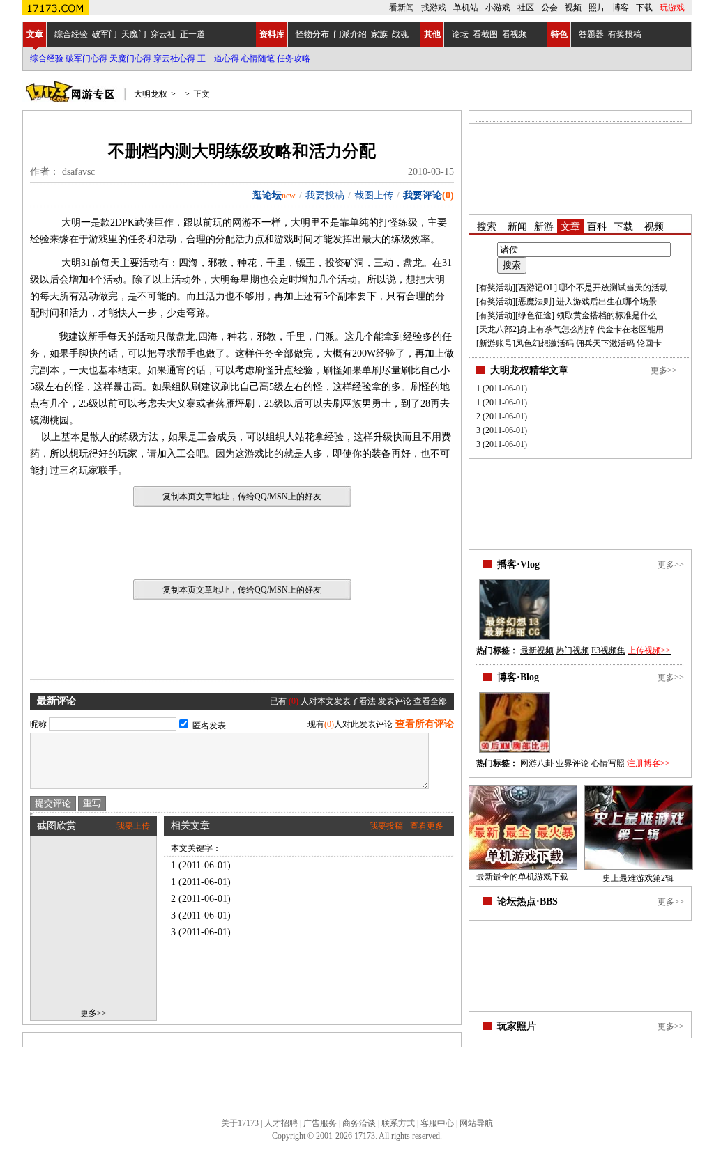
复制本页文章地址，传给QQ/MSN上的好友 (241, 496)
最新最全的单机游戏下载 (522, 877)
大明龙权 (150, 94)
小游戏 (497, 8)
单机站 (465, 8)
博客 (620, 8)
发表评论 (394, 701)
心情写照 (608, 763)
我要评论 (422, 195)
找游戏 (433, 8)
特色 (559, 34)
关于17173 (240, 1123)
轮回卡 (649, 343)
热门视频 (572, 650)
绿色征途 (535, 315)
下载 (644, 8)
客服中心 (437, 1123)
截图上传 (373, 195)
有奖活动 (495, 287)
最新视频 (537, 650)
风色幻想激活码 (544, 343)
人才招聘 (281, 1123)
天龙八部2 (498, 329)
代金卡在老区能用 (630, 329)
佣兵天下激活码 (605, 343)
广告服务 (320, 1123)
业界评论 (572, 763)
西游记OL (536, 287)
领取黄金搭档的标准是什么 (606, 315)
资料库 (271, 34)
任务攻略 (293, 58)
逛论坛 (267, 195)
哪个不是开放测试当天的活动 (613, 287)
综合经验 (46, 58)
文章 (34, 34)
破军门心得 (86, 58)
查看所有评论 (424, 724)
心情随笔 (258, 58)
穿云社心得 (174, 58)
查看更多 (426, 826)
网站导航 (476, 1123)
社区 (525, 8)
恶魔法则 (535, 301)
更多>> (93, 1013)
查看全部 (430, 701)
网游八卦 (537, 763)
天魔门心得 (130, 58)
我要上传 (133, 826)
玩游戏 (672, 8)
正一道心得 (218, 58)
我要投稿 (324, 195)
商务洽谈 (359, 1123)
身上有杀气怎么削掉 (557, 329)
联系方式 (398, 1123)
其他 (432, 34)
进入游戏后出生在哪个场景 (606, 301)
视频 (573, 8)
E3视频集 (608, 650)
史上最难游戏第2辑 (638, 878)
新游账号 (495, 343)
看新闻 (401, 8)
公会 (549, 8)
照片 (596, 8)
